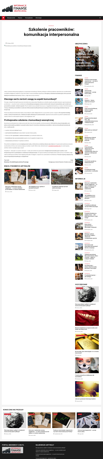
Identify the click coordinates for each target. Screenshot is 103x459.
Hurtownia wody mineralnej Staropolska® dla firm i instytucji (91, 246)
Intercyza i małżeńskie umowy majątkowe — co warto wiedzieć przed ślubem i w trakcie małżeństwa (15, 188)
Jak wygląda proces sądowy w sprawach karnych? (37, 187)
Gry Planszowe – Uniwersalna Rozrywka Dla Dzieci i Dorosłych (91, 267)
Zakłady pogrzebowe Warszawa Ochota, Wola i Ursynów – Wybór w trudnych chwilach (91, 256)
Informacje (38, 18)
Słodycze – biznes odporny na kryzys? (90, 101)
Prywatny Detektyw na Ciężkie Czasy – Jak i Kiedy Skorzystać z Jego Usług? (91, 215)
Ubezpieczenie (11, 18)
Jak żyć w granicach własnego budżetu (85, 399)
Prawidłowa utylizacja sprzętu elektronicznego (60, 187)
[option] (87, 59)
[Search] (100, 18)
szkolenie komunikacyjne (55, 145)
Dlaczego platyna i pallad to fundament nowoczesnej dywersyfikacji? (50, 447)
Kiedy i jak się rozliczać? (91, 130)
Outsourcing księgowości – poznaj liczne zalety (90, 92)
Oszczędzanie (29, 18)
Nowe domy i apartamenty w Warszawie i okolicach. (91, 226)
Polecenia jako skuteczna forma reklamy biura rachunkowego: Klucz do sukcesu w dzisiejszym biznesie (91, 150)
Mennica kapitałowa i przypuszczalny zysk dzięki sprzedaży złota (86, 328)
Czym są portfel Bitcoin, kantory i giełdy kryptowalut (91, 110)
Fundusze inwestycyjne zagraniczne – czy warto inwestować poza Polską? (91, 82)
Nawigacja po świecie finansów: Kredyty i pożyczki (61, 161)
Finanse (20, 18)
